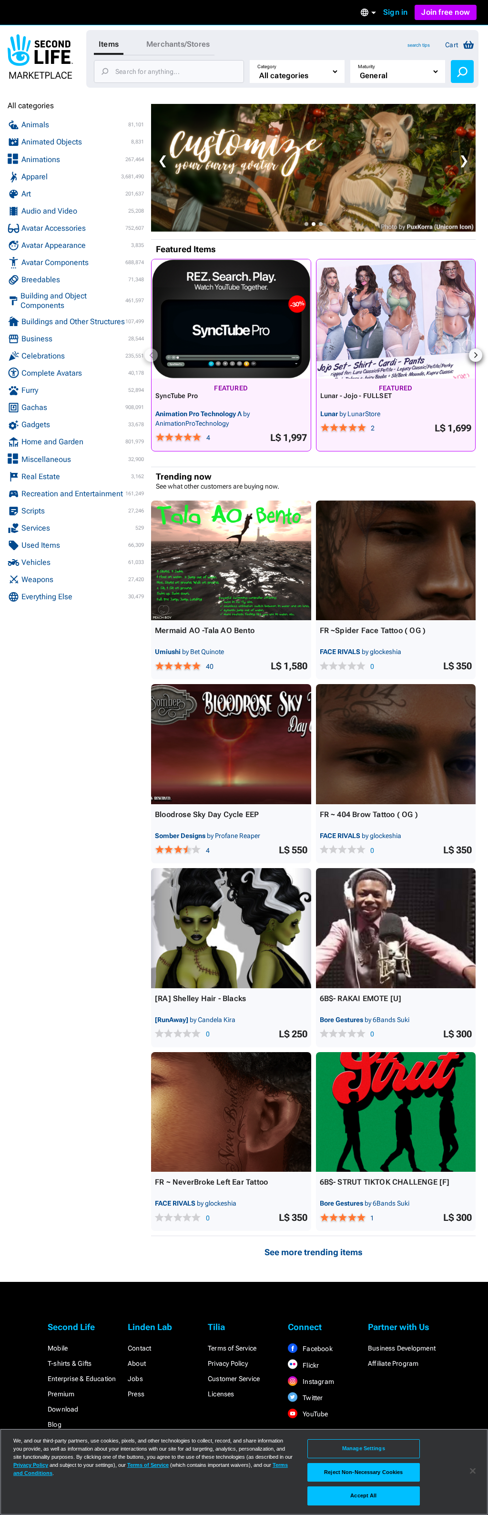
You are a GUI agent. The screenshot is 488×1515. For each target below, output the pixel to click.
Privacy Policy (228, 1363)
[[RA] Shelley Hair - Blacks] (231, 928)
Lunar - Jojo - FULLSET (356, 395)
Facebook (317, 1348)
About (137, 1363)
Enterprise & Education (82, 1378)
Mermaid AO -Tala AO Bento (204, 630)
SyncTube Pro (176, 395)
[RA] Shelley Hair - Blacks (200, 998)
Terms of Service (232, 1348)
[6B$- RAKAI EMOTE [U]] (396, 928)
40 (210, 666)
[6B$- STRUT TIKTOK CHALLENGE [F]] (396, 1112)
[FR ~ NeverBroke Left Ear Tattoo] (231, 1112)
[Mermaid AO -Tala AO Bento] (231, 561)
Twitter (312, 1398)
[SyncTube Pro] (231, 319)
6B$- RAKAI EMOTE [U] (361, 998)
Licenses (221, 1394)
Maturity (366, 66)
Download (63, 1409)
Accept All (363, 1495)
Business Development (402, 1348)
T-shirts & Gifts (70, 1363)
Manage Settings (363, 1448)
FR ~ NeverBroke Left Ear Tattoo (211, 1182)
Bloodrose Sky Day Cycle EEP (207, 814)
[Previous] (151, 355)
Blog (54, 1424)
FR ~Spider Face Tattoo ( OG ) (373, 630)
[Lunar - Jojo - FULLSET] (396, 319)
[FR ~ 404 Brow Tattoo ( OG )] (396, 744)
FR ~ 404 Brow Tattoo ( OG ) (369, 814)
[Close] (472, 1471)
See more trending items (313, 1252)
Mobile (58, 1348)
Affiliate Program (393, 1363)
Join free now (445, 12)
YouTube (314, 1414)
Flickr (310, 1365)
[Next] (475, 355)
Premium (61, 1394)
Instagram (317, 1381)
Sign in (395, 12)
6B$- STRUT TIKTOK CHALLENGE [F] (385, 1182)
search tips (418, 45)
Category (266, 66)
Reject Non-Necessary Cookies (363, 1472)
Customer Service (234, 1378)
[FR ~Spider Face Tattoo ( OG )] (396, 561)
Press (136, 1394)
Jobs (135, 1378)
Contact (139, 1348)
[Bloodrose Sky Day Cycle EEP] (231, 744)
